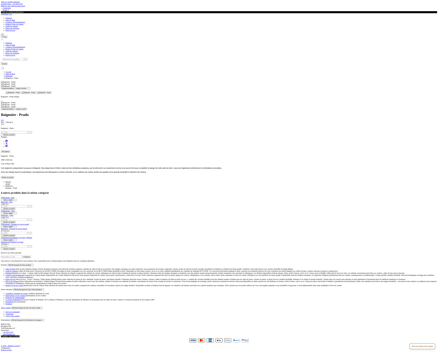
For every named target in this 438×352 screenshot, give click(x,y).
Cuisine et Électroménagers (15, 22)
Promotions (9, 302)
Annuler (4, 64)
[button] (1, 62)
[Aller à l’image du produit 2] (28, 92)
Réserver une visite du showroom (13, 6)
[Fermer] (2, 39)
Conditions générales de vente (16, 294)
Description (5, 151)
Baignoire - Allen (7, 215)
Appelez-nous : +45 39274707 (12, 4)
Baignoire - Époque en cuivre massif (14, 229)
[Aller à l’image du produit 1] (13, 92)
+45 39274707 (8, 332)
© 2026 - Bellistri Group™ (10, 346)
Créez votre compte (12, 316)
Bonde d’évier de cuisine (14, 24)
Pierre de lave (10, 30)
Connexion (9, 314)
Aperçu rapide (7, 200)
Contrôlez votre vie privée (10, 336)
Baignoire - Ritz (6, 202)
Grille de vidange (11, 26)
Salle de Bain (10, 20)
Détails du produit (7, 177)
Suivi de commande (12, 312)
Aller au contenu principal (10, 2)
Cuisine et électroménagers (15, 275)
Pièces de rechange (12, 28)
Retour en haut (6, 350)
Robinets (8, 18)
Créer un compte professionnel (12, 12)
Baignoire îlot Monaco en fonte (12, 242)
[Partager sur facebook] (6, 141)
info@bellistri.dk (9, 334)
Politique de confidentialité (15, 298)
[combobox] (13, 59)
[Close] (2, 101)
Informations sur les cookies (15, 296)
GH (2, 120)
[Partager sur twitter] (6, 144)
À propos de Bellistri (13, 300)
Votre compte (6, 308)
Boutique (8, 304)
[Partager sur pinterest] (6, 146)
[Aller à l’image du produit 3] (44, 92)
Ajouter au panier (8, 135)
